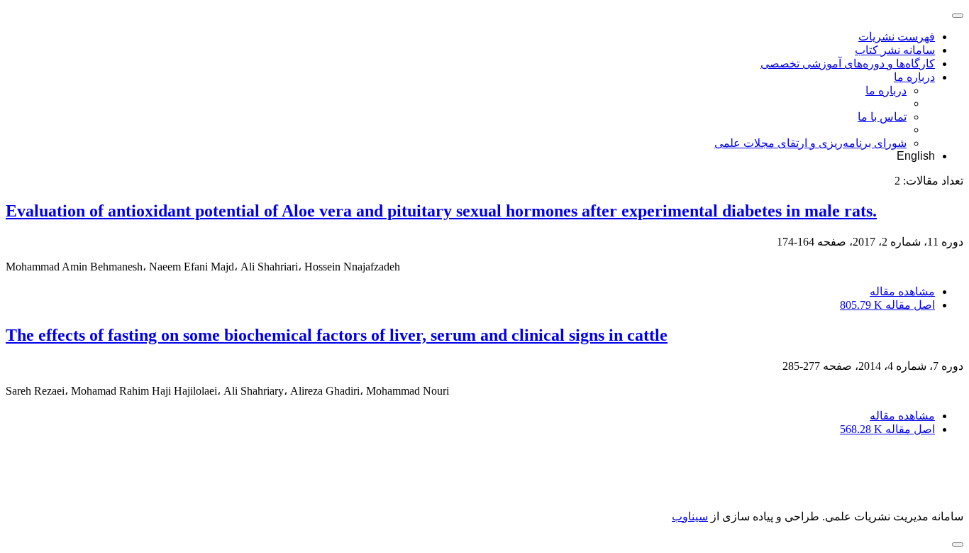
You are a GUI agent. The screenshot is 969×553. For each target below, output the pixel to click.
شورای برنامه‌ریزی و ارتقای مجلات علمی (810, 143)
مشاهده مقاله (902, 291)
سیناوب (690, 516)
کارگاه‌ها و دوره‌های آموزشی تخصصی (847, 64)
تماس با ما (882, 117)
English (916, 156)
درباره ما (914, 77)
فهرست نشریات (896, 37)
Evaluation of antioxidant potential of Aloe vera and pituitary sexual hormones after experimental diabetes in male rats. (441, 211)
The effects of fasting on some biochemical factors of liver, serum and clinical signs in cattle (337, 335)
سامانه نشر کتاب (895, 50)
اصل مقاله (887, 305)
